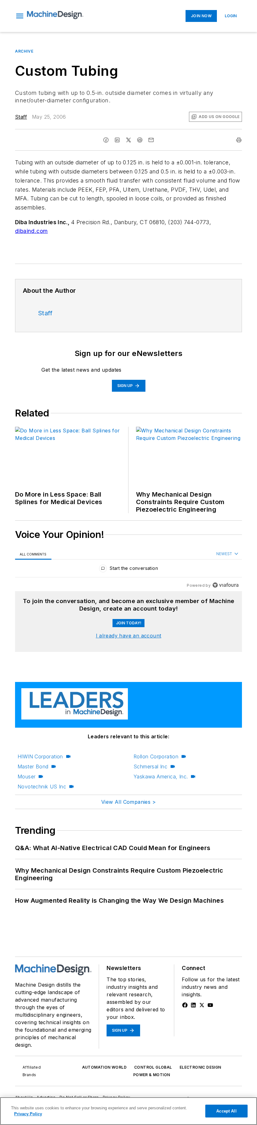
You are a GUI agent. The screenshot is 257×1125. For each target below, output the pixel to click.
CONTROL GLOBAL (153, 1067)
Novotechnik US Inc (42, 786)
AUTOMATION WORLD (104, 1067)
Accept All (226, 1111)
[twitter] (128, 140)
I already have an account (128, 635)
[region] (128, 569)
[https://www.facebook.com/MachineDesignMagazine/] (185, 1005)
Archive (24, 51)
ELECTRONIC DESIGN (200, 1067)
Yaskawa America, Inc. (161, 776)
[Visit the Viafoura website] (225, 585)
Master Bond (33, 766)
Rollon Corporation (156, 756)
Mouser (26, 776)
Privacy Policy (28, 1114)
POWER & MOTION (151, 1074)
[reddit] (140, 140)
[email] (151, 140)
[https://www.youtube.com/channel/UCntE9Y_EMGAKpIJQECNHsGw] (210, 1005)
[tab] (33, 554)
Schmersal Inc (150, 766)
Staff (21, 117)
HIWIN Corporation (40, 756)
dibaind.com (31, 231)
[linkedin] (117, 140)
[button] (19, 16)
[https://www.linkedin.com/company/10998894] (193, 1005)
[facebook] (106, 140)
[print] (239, 140)
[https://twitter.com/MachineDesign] (202, 1005)
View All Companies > (128, 802)
